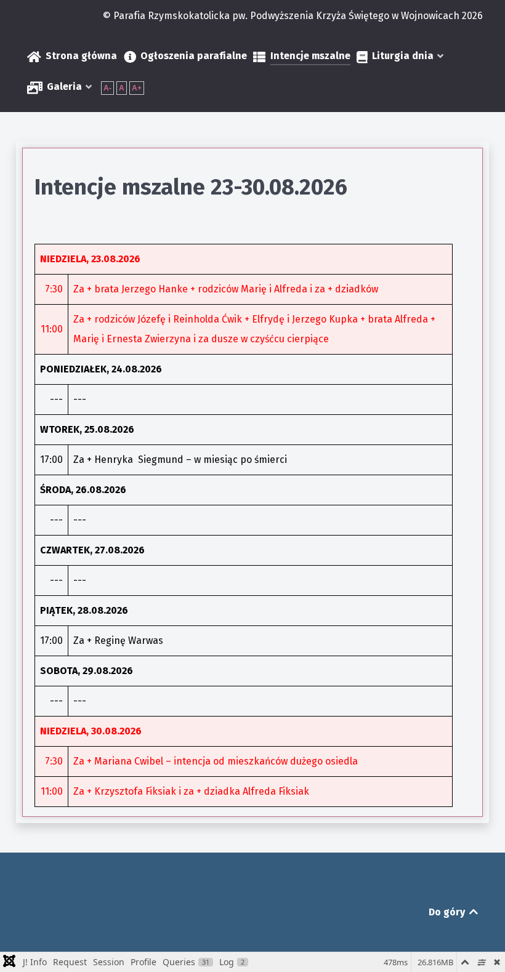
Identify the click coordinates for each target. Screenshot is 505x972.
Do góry (448, 912)
